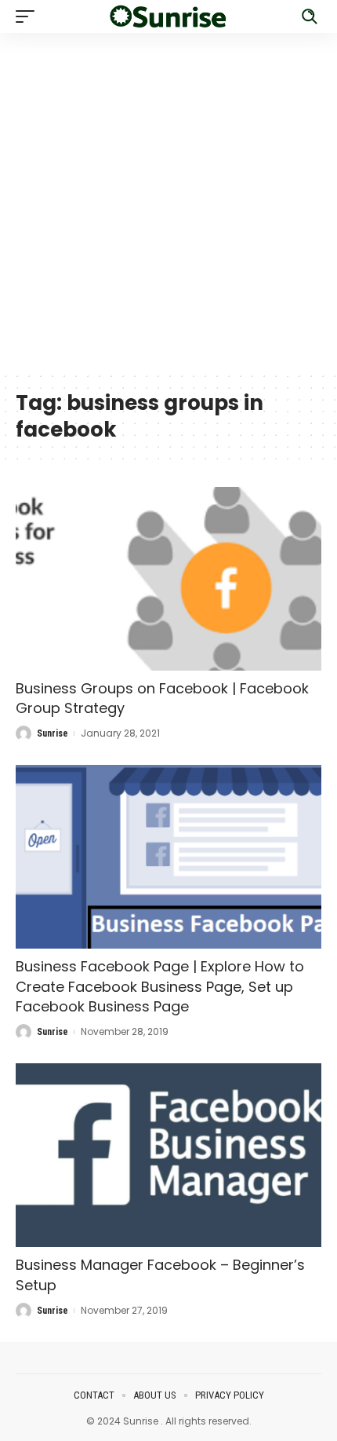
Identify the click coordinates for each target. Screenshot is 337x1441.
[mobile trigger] (29, 16)
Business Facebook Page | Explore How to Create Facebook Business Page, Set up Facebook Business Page (160, 985)
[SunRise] (168, 17)
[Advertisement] (168, 202)
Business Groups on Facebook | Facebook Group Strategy (162, 698)
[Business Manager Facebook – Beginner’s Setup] (168, 1155)
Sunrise (52, 733)
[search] (309, 16)
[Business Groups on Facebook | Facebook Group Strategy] (168, 579)
